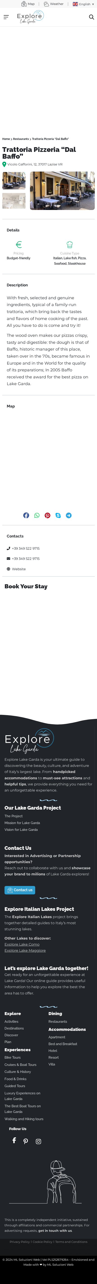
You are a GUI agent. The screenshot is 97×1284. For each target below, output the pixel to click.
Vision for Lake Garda (21, 830)
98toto (81, 1249)
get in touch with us (55, 1231)
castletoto (15, 1245)
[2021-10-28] (62, 191)
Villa (51, 1064)
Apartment (56, 1037)
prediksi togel (43, 1245)
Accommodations (67, 1029)
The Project (14, 816)
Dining (55, 1013)
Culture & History (18, 1072)
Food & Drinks (15, 1079)
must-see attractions (62, 778)
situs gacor (76, 1253)
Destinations (14, 1028)
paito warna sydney (86, 1245)
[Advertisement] (48, 77)
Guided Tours (15, 1086)
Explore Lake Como (22, 944)
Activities (11, 1022)
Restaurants (21, 139)
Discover (11, 1035)
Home (6, 139)
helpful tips (15, 784)
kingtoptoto (28, 1245)
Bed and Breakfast (62, 1044)
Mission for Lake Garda (22, 823)
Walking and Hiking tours (24, 1119)
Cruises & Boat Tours (20, 1065)
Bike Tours (13, 1057)
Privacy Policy (20, 1242)
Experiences (18, 1049)
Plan (8, 1042)
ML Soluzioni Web (60, 1264)
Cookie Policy (42, 1242)
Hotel (52, 1051)
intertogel (91, 1249)
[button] (6, 17)
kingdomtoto (21, 1249)
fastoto (47, 1249)
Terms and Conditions (71, 1242)
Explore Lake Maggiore (25, 950)
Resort (53, 1057)
